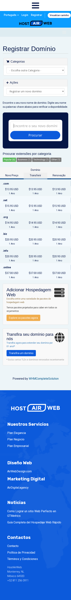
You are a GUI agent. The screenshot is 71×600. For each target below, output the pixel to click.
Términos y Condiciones (22, 559)
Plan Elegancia (16, 433)
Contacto (13, 546)
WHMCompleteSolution (44, 378)
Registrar (36, 15)
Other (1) (55, 159)
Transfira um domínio (21, 353)
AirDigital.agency (18, 487)
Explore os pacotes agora (23, 317)
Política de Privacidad (21, 552)
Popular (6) (9, 159)
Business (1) (24, 159)
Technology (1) (41, 159)
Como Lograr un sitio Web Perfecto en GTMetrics (31, 513)
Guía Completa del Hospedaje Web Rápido (34, 522)
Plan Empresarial (18, 446)
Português (10, 15)
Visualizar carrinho (59, 15)
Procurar (35, 135)
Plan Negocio (15, 439)
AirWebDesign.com (19, 471)
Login (24, 15)
